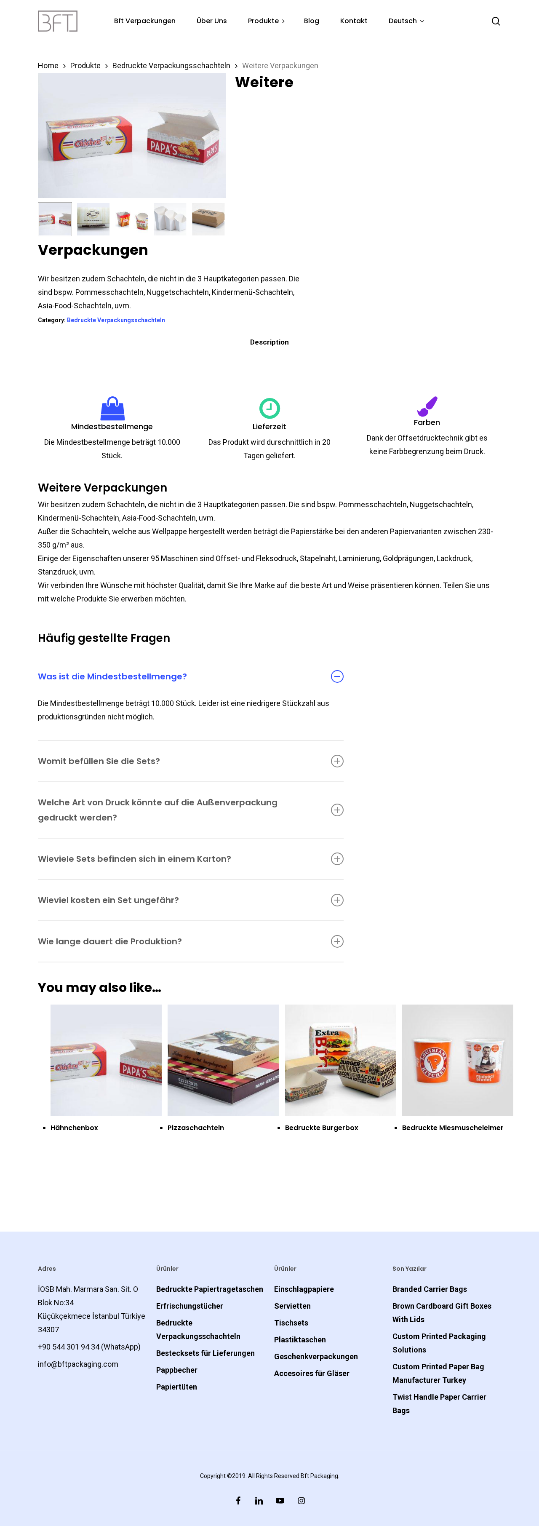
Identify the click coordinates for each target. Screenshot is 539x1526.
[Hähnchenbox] (106, 1060)
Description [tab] (269, 342)
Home (48, 65)
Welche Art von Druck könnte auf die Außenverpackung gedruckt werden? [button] (158, 809)
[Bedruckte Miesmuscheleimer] (457, 1060)
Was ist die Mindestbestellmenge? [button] (112, 676)
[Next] (212, 221)
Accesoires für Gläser (312, 1373)
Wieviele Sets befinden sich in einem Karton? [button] (134, 859)
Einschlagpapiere (304, 1289)
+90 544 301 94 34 (68, 1346)
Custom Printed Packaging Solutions (439, 1343)
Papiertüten (176, 1386)
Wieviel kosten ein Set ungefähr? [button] (108, 900)
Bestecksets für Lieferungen (205, 1353)
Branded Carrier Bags (429, 1289)
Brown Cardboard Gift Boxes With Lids (441, 1313)
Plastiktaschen (300, 1339)
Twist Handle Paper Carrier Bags (439, 1403)
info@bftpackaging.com (78, 1364)
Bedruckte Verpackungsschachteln (171, 65)
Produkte (85, 65)
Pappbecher (176, 1370)
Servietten (292, 1306)
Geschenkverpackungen (316, 1356)
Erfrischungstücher (189, 1306)
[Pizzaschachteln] (223, 1060)
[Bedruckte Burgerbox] (340, 1060)
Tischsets (291, 1322)
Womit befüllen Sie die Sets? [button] (99, 761)
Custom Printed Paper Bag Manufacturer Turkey (438, 1373)
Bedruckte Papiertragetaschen (209, 1289)
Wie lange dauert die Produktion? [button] (110, 941)
